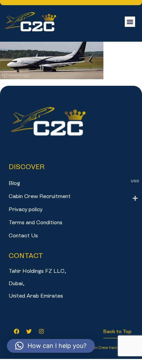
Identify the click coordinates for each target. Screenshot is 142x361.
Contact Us (23, 235)
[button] (130, 22)
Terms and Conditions (35, 222)
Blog (14, 183)
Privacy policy (25, 209)
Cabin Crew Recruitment (40, 196)
